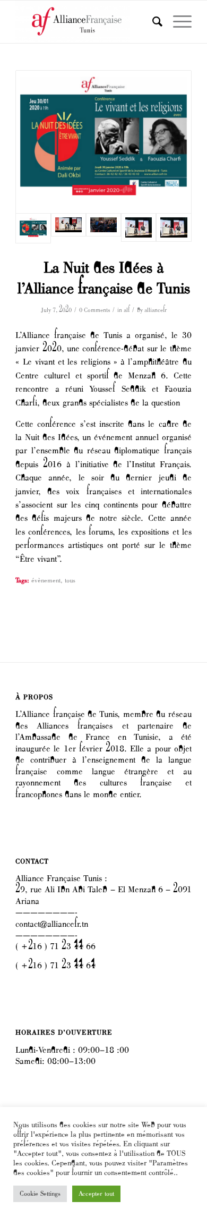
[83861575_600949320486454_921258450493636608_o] (103, 228)
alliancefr (155, 310)
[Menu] (177, 22)
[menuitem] (152, 22)
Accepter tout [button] (96, 1193)
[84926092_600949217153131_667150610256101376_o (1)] (138, 228)
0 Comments (94, 310)
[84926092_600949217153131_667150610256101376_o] (173, 228)
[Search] (152, 22)
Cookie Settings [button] (40, 1193)
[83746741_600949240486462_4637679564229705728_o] (68, 228)
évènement (46, 580)
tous (70, 580)
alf (127, 310)
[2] (103, 142)
